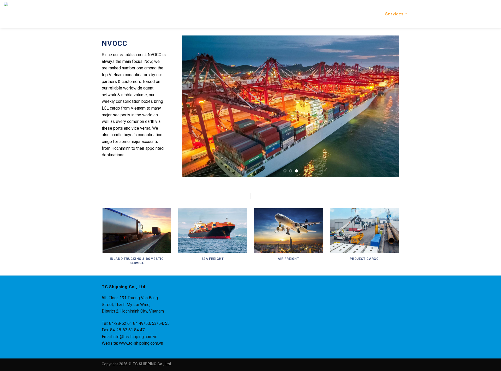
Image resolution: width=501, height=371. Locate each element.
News (463, 13)
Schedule (422, 13)
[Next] (388, 106)
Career (445, 13)
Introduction (366, 13)
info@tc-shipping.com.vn (134, 336)
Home (343, 13)
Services (394, 13)
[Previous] (193, 106)
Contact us (486, 13)
